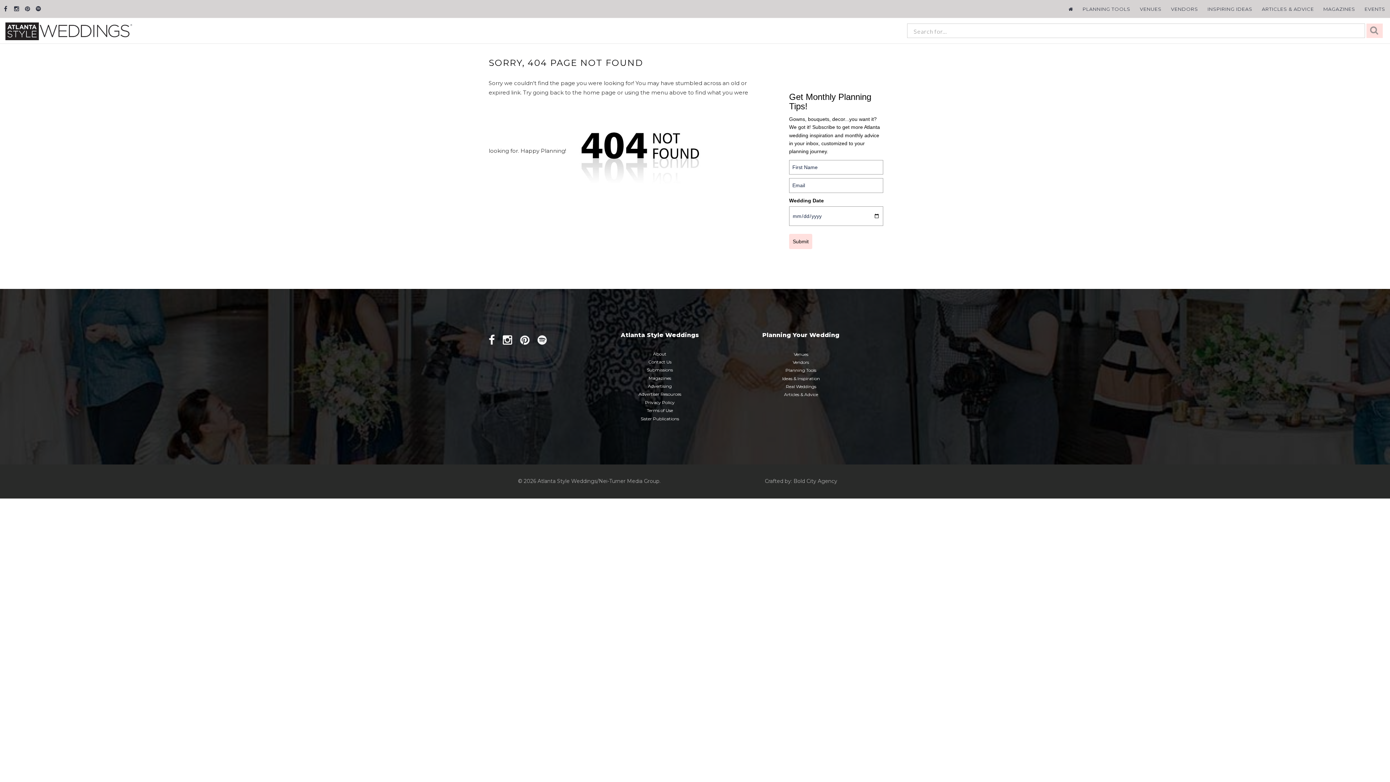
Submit (801, 241)
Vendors (1184, 9)
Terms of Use (660, 410)
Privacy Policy (660, 402)
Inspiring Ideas (1230, 9)
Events (1375, 9)
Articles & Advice (1288, 9)
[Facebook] (5, 9)
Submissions (660, 370)
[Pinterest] (27, 9)
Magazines (1339, 9)
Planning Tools (1106, 9)
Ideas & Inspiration (801, 378)
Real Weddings (801, 386)
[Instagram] (16, 9)
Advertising (660, 386)
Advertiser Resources (660, 394)
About (659, 354)
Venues (1151, 9)
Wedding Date (806, 200)
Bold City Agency (815, 481)
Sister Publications (660, 418)
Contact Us (659, 362)
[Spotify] (38, 9)
